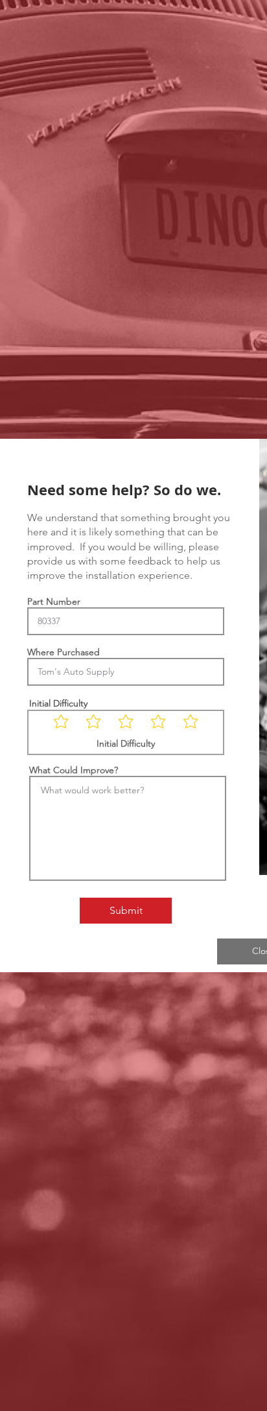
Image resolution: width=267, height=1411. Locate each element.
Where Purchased (63, 652)
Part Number (53, 601)
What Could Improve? (73, 770)
